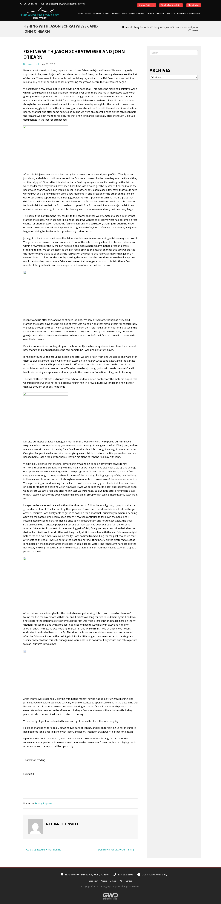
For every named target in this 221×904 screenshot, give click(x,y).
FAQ (121, 881)
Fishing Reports (93, 14)
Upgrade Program (155, 14)
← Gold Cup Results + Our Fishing (42, 849)
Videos (113, 881)
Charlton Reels (111, 14)
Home (80, 14)
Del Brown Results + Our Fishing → (118, 849)
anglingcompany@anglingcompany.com (65, 3)
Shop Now (93, 881)
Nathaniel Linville (31, 64)
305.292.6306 (30, 3)
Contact (170, 14)
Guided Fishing (136, 14)
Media (124, 14)
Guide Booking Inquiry (188, 14)
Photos (104, 881)
